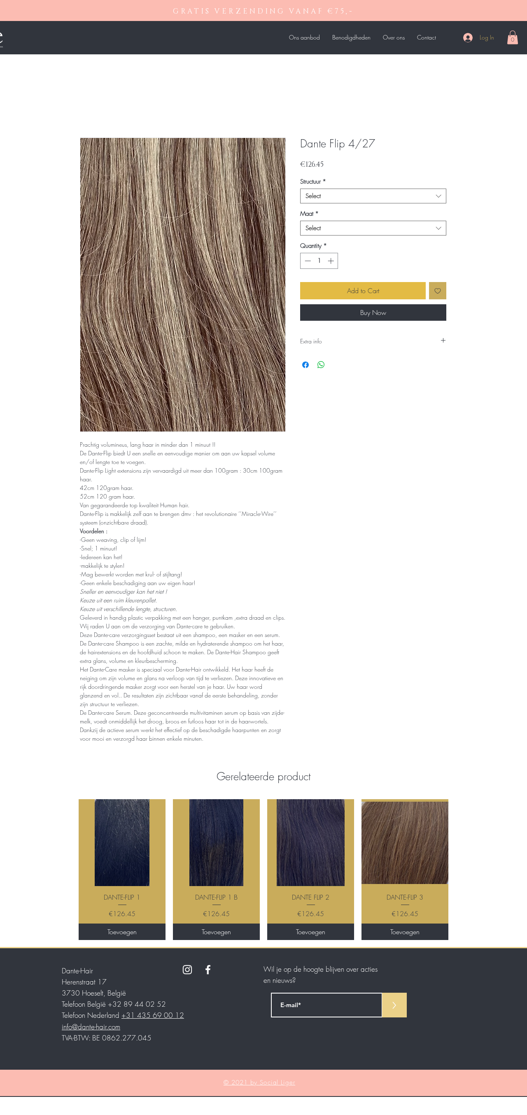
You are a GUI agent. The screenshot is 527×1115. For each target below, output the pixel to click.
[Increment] (331, 260)
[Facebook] (208, 969)
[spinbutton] (319, 260)
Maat (309, 213)
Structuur (313, 181)
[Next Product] (460, 870)
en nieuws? (280, 980)
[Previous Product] (67, 870)
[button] (512, 37)
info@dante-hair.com (91, 1026)
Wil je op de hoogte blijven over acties (321, 969)
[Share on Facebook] (305, 365)
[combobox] (373, 196)
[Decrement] (306, 260)
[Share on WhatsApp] (321, 365)
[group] (263, 869)
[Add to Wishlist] (437, 290)
